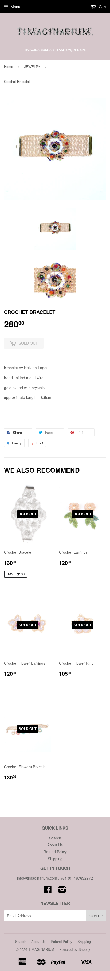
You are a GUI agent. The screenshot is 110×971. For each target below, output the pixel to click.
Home (8, 66)
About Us (55, 844)
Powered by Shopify (74, 949)
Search (55, 838)
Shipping (55, 858)
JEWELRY (32, 66)
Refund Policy (55, 851)
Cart (102, 6)
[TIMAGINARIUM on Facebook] (48, 891)
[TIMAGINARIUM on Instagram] (62, 891)
